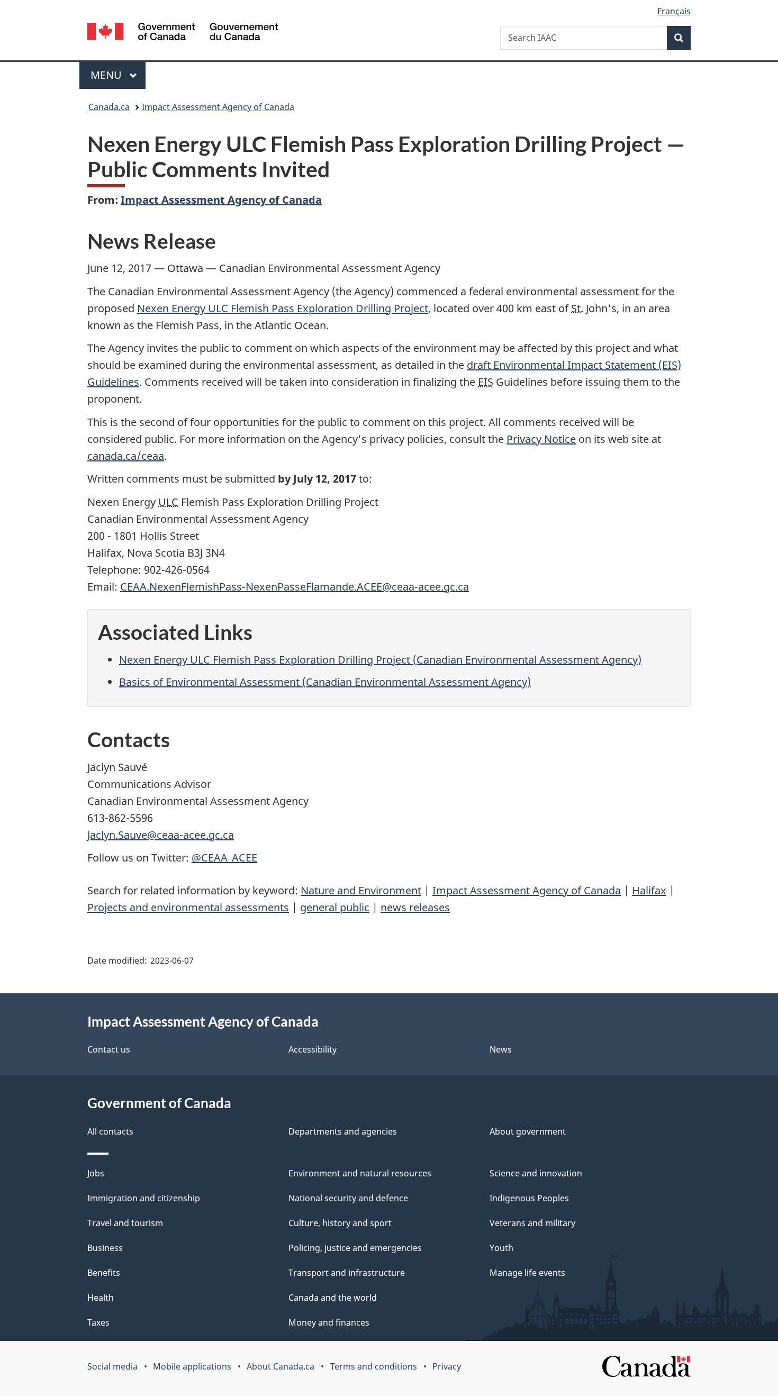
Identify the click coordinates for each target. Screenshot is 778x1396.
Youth (501, 1248)
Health (100, 1297)
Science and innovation (536, 1173)
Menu (107, 75)
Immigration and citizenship (143, 1198)
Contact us (108, 1049)
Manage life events (527, 1273)
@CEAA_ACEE (224, 857)
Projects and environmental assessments (188, 907)
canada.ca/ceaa (125, 456)
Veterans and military (532, 1223)
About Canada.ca (280, 1366)
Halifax (649, 890)
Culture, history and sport (340, 1223)
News (501, 1049)
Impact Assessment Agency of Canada (218, 107)
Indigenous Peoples (529, 1198)
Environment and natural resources (359, 1173)
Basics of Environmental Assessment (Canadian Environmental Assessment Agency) (325, 682)
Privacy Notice (541, 439)
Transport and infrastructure (346, 1273)
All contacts (110, 1131)
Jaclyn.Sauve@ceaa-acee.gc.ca (160, 835)
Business (105, 1248)
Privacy (446, 1366)
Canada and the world (332, 1297)
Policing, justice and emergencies (355, 1248)
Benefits (103, 1273)
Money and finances (328, 1322)
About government (528, 1131)
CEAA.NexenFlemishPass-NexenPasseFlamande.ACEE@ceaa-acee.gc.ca (294, 586)
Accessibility (312, 1049)
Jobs (95, 1173)
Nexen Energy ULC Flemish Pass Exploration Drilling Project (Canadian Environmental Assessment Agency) (380, 659)
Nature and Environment (361, 890)
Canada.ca (109, 107)
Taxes (98, 1322)
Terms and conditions (373, 1366)
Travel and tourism (125, 1223)
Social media (112, 1366)
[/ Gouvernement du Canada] (182, 33)
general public (334, 907)
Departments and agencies (342, 1131)
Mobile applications (192, 1366)
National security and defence (348, 1198)
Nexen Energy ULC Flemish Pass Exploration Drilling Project (282, 308)
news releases (415, 907)
